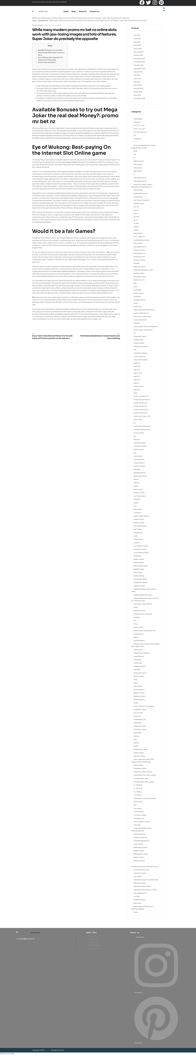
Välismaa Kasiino (139, 834)
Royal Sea (137, 716)
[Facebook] (142, 2)
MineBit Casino (139, 569)
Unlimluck (137, 825)
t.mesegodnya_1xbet (141, 778)
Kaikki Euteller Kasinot (141, 516)
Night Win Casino (140, 611)
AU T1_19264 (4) (139, 237)
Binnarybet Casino (140, 277)
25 (134, 158)
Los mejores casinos (141, 546)
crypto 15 (137, 370)
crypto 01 (137, 363)
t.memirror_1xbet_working (143, 772)
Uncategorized (43, 20)
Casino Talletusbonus (141, 313)
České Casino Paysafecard (143, 330)
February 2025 (138, 88)
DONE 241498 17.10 (140, 406)
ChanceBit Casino (140, 336)
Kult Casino (138, 529)
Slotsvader (137, 733)
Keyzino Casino (139, 523)
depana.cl (137, 390)
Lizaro (136, 536)
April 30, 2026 (49, 25)
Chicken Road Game (141, 346)
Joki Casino (138, 509)
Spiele (136, 746)
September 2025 (139, 69)
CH (135, 333)
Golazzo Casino (139, 493)
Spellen (136, 743)
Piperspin (137, 670)
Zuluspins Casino (140, 900)
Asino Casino (138, 233)
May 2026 (137, 42)
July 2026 (137, 35)
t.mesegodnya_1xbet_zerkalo (144, 782)
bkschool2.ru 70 (139, 280)
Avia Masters (138, 243)
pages (136, 637)
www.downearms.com (141, 870)
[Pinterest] (161, 2)
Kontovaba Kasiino (140, 526)
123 (135, 135)
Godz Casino (138, 489)
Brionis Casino (139, 293)
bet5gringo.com (139, 257)
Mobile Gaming (139, 576)
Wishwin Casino (139, 861)
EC (135, 423)
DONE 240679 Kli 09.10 (142, 400)
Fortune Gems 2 (139, 463)
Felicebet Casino (140, 443)
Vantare (47, 1050)
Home (34, 20)
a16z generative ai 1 (140, 181)
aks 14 (136, 213)
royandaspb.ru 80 (140, 719)
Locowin (137, 543)
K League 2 (137, 513)
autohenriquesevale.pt (141, 240)
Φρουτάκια (137, 903)
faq (135, 436)
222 (135, 154)
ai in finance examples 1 (142, 200)
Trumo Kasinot (139, 812)
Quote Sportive (139, 690)
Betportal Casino (140, 267)
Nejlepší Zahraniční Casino (143, 595)
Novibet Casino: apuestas (143, 614)
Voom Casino (138, 844)
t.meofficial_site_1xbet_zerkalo (145, 775)
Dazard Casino (139, 386)
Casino (136, 303)
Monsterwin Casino (140, 579)
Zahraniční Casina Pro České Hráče (146, 880)
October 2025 (138, 65)
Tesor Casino (138, 802)
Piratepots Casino (140, 673)
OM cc (136, 624)
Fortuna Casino (139, 459)
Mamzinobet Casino (141, 566)
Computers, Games (140, 353)
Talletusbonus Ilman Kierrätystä (145, 798)
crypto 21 (137, 376)
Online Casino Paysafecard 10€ (144, 631)
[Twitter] (148, 2)
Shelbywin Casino (140, 726)
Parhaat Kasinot (139, 641)
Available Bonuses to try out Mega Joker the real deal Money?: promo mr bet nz (51, 52)
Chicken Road (138, 340)
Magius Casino (139, 559)
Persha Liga (138, 663)
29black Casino (139, 161)
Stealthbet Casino (140, 768)
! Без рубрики (138, 119)
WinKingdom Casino (141, 854)
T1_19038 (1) (138, 785)
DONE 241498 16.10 (140, 403)
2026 (135, 151)
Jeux (135, 506)
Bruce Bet (137, 296)
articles (136, 230)
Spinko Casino (139, 753)
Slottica (136, 736)
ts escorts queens (140, 815)
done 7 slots (138, 419)
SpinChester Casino (141, 749)
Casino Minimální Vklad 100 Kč (144, 310)
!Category (137, 122)
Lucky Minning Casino (141, 552)
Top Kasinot (138, 808)
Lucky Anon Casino (140, 549)
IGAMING (137, 499)
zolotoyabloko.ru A (140, 893)
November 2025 (139, 62)
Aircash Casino (139, 203)
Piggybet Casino (139, 666)
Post (135, 680)
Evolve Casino (139, 433)
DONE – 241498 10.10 (141, 396)
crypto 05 (137, 366)
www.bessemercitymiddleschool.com (144, 866)
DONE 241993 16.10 (140, 413)
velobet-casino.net (140, 837)
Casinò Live (138, 306)
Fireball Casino (139, 449)
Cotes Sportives (139, 356)
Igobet (136, 503)
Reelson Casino (139, 700)
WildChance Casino (140, 847)
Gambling (137, 469)
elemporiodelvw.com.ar (142, 429)
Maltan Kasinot (139, 562)
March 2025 (138, 85)
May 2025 (137, 82)
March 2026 (138, 49)
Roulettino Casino (140, 709)
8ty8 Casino (138, 171)
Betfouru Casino (139, 260)
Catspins (137, 323)
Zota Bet (137, 896)
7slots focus (138, 168)
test (135, 805)
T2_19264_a (138, 792)
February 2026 (138, 52)
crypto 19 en (138, 373)
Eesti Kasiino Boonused (142, 426)
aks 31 (136, 220)
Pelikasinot (137, 660)
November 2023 (139, 98)
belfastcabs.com (139, 253)
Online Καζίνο (138, 634)
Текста (136, 912)
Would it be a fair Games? (47, 62)
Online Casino (138, 627)
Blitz (135, 283)
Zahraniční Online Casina (142, 886)
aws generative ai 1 (140, 247)
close (12, 1054)
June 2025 (137, 78)
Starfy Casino (138, 765)
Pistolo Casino (139, 676)
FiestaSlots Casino (140, 446)
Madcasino (137, 556)
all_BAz (136, 223)
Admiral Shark (138, 190)
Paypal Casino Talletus (142, 653)
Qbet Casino (138, 686)
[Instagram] (154, 2)
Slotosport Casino (140, 729)
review (136, 703)
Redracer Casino (139, 696)
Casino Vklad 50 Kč (140, 320)
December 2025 (139, 59)
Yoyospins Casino (140, 873)
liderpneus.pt (138, 533)
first (135, 453)
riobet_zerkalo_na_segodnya (144, 706)
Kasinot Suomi (139, 519)
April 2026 (137, 45)
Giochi (136, 486)
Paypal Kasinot (139, 656)
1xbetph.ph (137, 139)
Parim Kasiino (138, 650)
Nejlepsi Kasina (139, 586)
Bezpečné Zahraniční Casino (143, 270)
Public (136, 683)
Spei (135, 739)
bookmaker (137, 290)
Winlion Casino (139, 857)
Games (136, 479)
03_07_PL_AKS (139, 125)
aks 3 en (136, 217)
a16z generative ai (140, 178)
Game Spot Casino (140, 476)
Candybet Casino (140, 300)
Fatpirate (137, 439)
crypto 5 (136, 383)
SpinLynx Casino (139, 756)
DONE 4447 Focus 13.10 (142, 416)
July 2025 (137, 75)
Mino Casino (138, 572)
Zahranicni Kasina (140, 883)
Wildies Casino (139, 851)
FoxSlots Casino (139, 466)
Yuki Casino (138, 876)
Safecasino (138, 723)
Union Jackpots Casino (142, 822)
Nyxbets (137, 617)
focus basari (138, 456)
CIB (135, 350)
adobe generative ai (141, 193)
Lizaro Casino (138, 539)
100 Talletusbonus (140, 132)
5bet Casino (138, 164)
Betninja (136, 263)
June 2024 (137, 95)
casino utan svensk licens (142, 316)
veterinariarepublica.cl (141, 841)
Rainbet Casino (139, 693)
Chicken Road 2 (139, 343)
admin (59, 25)
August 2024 (138, 92)
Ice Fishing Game (140, 496)
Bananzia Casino (139, 250)
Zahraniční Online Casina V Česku (145, 890)
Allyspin (136, 227)
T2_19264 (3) (138, 788)
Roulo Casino (138, 713)
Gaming (136, 483)
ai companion (138, 197)
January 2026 (138, 55)
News (136, 607)
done (135, 393)
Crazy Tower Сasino (140, 360)
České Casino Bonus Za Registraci (146, 326)
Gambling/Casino (140, 473)
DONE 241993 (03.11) (141, 410)
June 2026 (137, 39)
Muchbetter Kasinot (141, 582)
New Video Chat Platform (143, 604)
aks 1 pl (136, 210)
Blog (135, 286)
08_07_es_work (139, 129)
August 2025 (138, 72)
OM (135, 621)
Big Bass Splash (139, 273)
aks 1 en (136, 207)
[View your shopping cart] (163, 14)
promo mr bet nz (72, 162)
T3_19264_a (138, 795)
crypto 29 (137, 380)
